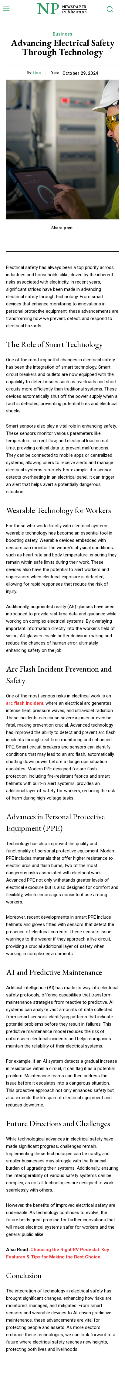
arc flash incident (24, 703)
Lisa (37, 73)
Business (63, 34)
